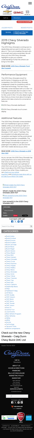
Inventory (16, 378)
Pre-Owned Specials (16, 385)
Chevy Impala (10, 265)
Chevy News (10, 270)
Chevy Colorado (11, 259)
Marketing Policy (16, 375)
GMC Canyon (10, 297)
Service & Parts (16, 389)
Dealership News (12, 286)
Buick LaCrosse (11, 244)
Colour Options (11, 284)
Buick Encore (10, 240)
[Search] (31, 226)
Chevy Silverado (11, 272)
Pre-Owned (16, 382)
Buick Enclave (11, 238)
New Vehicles (10, 316)
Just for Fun (10, 309)
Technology (10, 324)
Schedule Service (16, 391)
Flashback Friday (12, 291)
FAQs (8, 289)
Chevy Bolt (10, 255)
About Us (16, 366)
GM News (9, 293)
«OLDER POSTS (7, 28)
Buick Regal (10, 249)
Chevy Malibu (10, 268)
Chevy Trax (10, 280)
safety (8, 320)
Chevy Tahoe (10, 276)
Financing (16, 370)
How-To (8, 307)
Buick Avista (10, 236)
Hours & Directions (16, 368)
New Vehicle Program (13, 314)
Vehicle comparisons (13, 328)
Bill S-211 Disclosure (16, 373)
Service (8, 322)
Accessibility (15, 425)
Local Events (10, 312)
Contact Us (6, 425)
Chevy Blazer (10, 253)
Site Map (4, 427)
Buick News (10, 247)
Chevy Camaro (11, 257)
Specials (16, 387)
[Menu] (30, 3)
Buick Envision (11, 242)
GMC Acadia (10, 295)
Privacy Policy (26, 425)
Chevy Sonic (10, 274)
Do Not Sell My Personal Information (20, 427)
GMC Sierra (10, 301)
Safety (8, 318)
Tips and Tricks (11, 326)
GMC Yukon (10, 305)
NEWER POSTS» (27, 28)
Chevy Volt (9, 282)
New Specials (16, 384)
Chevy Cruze (10, 261)
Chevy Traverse (11, 278)
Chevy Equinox (11, 263)
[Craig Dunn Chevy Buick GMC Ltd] (10, 7)
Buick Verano (10, 251)
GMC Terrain (10, 303)
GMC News (10, 299)
